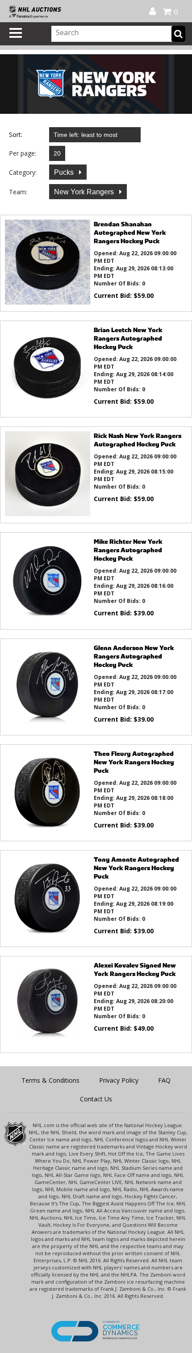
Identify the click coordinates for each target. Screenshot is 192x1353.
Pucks (64, 172)
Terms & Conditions (50, 1080)
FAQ (164, 1080)
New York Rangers (85, 192)
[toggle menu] (16, 33)
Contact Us (96, 1099)
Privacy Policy (118, 1080)
